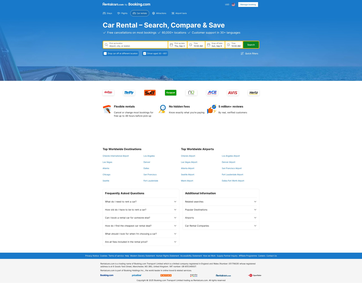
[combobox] (137, 46)
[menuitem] (107, 13)
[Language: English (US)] (233, 4)
